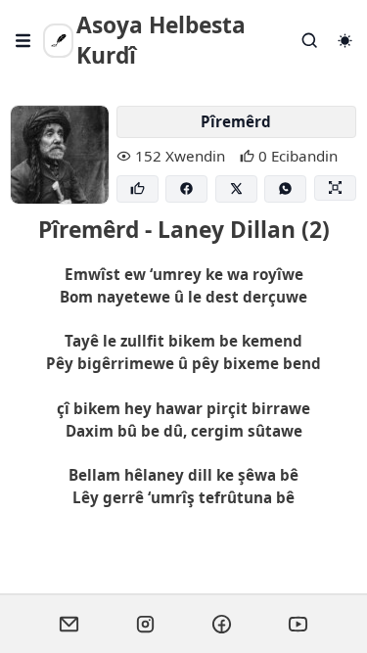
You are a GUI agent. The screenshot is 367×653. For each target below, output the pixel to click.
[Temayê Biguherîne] (344, 40)
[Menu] (23, 40)
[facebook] (222, 623)
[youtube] (298, 623)
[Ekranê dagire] (335, 188)
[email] (69, 623)
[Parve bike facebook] (186, 189)
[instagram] (145, 623)
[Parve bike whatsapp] (285, 189)
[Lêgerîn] (310, 40)
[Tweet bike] (236, 189)
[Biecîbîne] (137, 189)
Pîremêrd (236, 121)
